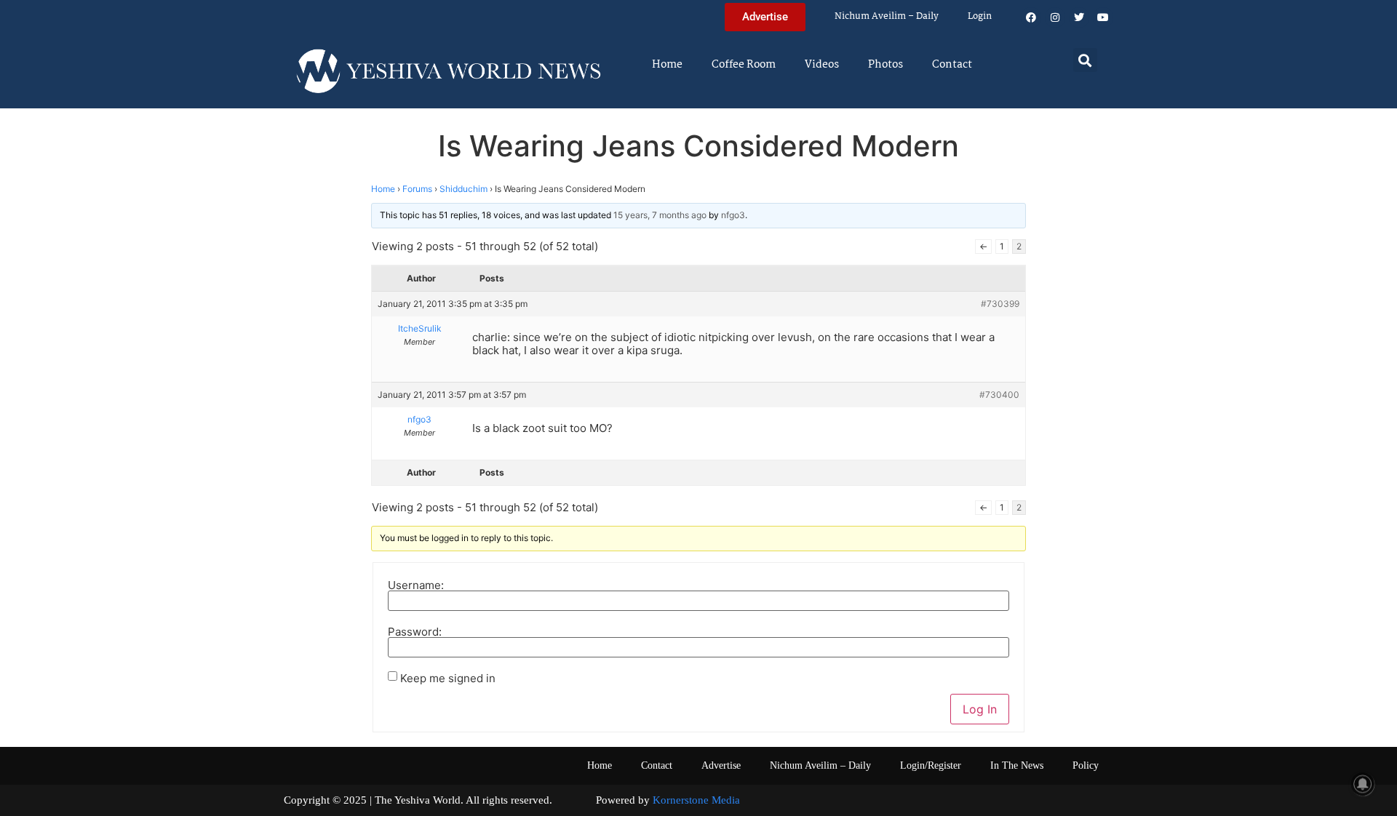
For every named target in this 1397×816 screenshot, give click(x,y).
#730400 (999, 394)
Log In (980, 709)
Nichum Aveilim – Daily (887, 16)
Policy (1085, 765)
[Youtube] (1103, 17)
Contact (952, 64)
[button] (1085, 60)
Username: (416, 585)
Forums (417, 188)
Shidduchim (463, 188)
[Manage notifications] (1362, 784)
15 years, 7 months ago (660, 214)
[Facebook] (1031, 17)
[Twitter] (1079, 17)
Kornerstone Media (696, 800)
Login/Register (930, 765)
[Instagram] (1055, 17)
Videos (822, 64)
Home (667, 64)
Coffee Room (744, 64)
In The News (1016, 765)
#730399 (1000, 303)
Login (980, 16)
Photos (885, 64)
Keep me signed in (447, 678)
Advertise (721, 765)
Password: (415, 631)
